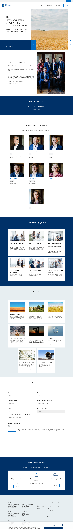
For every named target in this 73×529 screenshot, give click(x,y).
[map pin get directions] (36, 442)
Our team (40, 5)
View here (17, 486)
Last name (40, 393)
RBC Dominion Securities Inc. (7, 1)
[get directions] (36, 442)
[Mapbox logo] (10, 451)
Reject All (53, 520)
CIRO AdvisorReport (50, 508)
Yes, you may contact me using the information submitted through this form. (25, 425)
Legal (48, 504)
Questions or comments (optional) (19, 414)
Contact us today (36, 109)
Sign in (58, 502)
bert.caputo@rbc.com (25, 506)
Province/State (42, 408)
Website (38, 508)
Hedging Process (49, 5)
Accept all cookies (53, 522)
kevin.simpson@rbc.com (12, 506)
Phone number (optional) (45, 400)
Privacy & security (50, 502)
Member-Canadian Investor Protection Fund (50, 512)
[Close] (71, 519)
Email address (12, 400)
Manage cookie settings (53, 526)
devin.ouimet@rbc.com (26, 514)
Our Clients (58, 5)
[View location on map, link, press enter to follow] (36, 443)
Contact (67, 5)
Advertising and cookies (49, 516)
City (9, 408)
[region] (36, 443)
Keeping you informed (60, 506)
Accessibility (49, 506)
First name (11, 393)
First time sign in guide (61, 504)
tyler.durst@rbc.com (11, 515)
